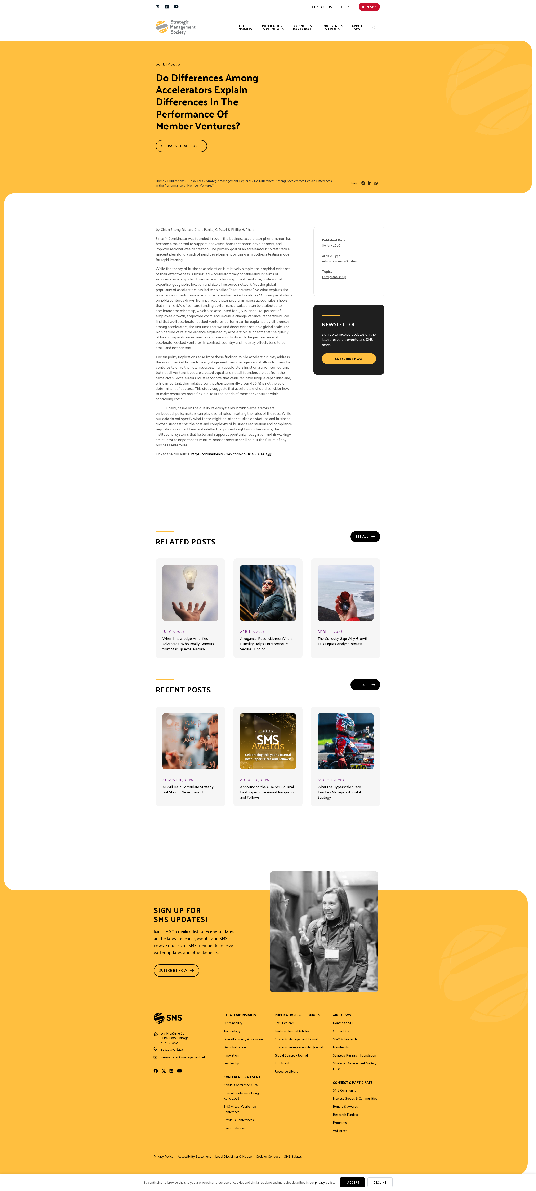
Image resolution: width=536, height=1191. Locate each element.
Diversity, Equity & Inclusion (243, 1039)
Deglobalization (235, 1047)
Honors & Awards (345, 1106)
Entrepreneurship (334, 277)
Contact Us (322, 7)
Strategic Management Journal (296, 1039)
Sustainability (233, 1023)
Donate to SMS (344, 1023)
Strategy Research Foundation (354, 1055)
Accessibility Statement (194, 1156)
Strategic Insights (245, 27)
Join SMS (369, 7)
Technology (232, 1031)
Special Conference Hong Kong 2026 (241, 1095)
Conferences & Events (332, 27)
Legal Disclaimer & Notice (233, 1156)
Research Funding (345, 1114)
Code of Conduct (268, 1156)
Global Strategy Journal (291, 1055)
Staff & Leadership (346, 1039)
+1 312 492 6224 (172, 1049)
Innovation (231, 1055)
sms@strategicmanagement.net (183, 1057)
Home (160, 181)
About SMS (357, 27)
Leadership (231, 1063)
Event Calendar (234, 1128)
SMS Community (344, 1090)
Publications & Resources (273, 27)
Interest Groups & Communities (355, 1098)
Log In (344, 7)
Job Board (282, 1063)
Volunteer (340, 1131)
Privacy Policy (163, 1156)
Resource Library (286, 1071)
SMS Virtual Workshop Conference (240, 1109)
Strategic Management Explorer (228, 181)
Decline (380, 1182)
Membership (341, 1047)
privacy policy (324, 1182)
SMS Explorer (284, 1023)
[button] (373, 27)
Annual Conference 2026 (241, 1085)
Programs (340, 1122)
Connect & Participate (303, 27)
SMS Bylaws (293, 1156)
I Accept (352, 1182)
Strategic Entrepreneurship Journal (299, 1047)
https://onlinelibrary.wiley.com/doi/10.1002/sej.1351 (232, 453)
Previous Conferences (239, 1120)
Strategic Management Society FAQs (354, 1066)
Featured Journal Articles (292, 1031)
